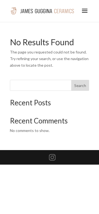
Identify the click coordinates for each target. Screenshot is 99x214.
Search (80, 85)
